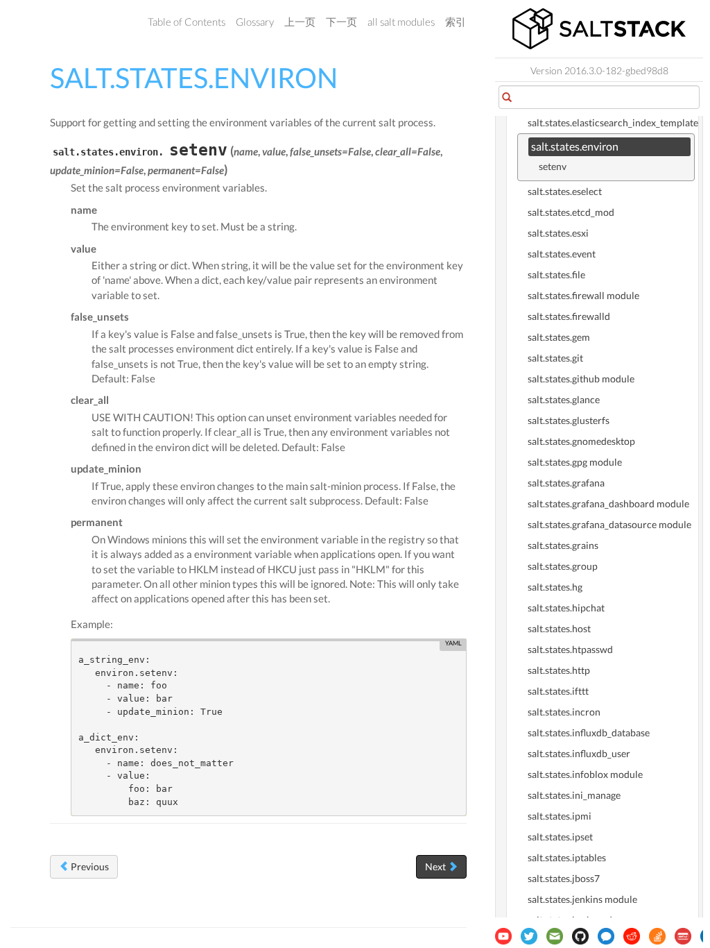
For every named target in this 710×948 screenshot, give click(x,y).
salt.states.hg (555, 587)
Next (436, 866)
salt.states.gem (559, 337)
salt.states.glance (564, 399)
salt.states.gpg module (575, 462)
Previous (89, 866)
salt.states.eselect (565, 191)
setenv (552, 166)
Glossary (255, 21)
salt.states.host (559, 628)
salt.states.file (556, 274)
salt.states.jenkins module (582, 899)
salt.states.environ (574, 146)
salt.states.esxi (558, 233)
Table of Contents (186, 21)
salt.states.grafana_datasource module (609, 524)
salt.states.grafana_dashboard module (608, 503)
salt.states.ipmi (559, 816)
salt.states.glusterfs (568, 420)
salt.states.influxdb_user (579, 753)
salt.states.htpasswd (570, 649)
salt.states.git (555, 358)
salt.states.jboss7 (564, 878)
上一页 (299, 21)
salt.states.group (563, 566)
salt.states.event (562, 254)
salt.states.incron (564, 712)
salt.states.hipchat (566, 607)
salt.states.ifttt (558, 691)
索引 (455, 21)
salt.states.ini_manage (574, 795)
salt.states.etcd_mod (571, 212)
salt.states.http (559, 670)
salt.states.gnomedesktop (581, 441)
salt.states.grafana (566, 483)
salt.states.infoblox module (585, 774)
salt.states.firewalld (569, 316)
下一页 (341, 21)
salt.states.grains (563, 545)
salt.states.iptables (567, 857)
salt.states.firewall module (583, 295)
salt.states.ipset (560, 837)
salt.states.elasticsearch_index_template (611, 122)
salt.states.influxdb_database (589, 732)
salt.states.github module (581, 378)
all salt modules (401, 21)
